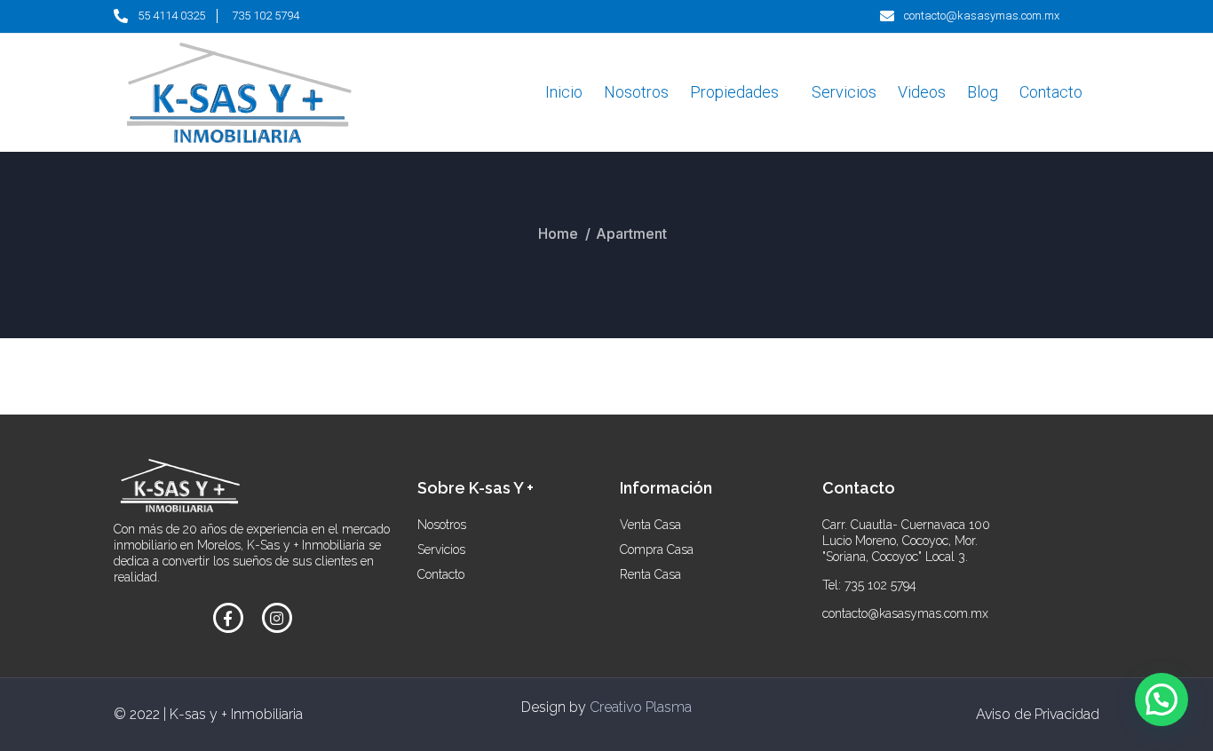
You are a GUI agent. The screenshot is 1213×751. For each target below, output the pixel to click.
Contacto (1050, 92)
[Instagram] (277, 618)
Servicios (844, 92)
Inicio (564, 92)
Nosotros (636, 92)
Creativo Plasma (641, 707)
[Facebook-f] (228, 618)
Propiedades (734, 92)
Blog (982, 92)
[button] (1161, 699)
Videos (922, 92)
